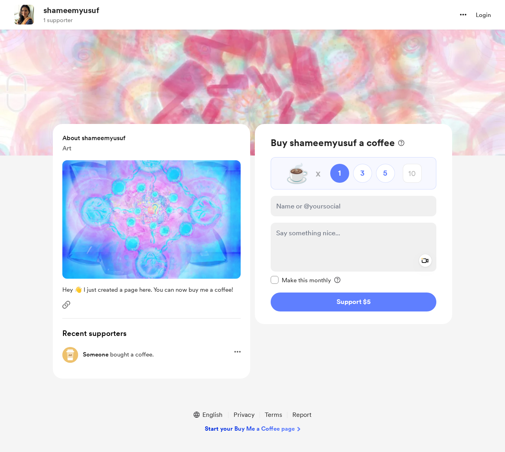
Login (483, 15)
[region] (353, 224)
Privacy (244, 414)
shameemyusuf (71, 10)
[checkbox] (301, 280)
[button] (463, 14)
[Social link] (66, 305)
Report (301, 414)
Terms (273, 414)
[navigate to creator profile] (24, 14)
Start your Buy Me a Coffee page (250, 428)
